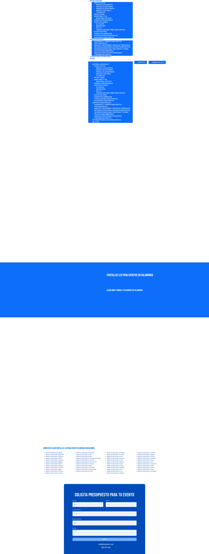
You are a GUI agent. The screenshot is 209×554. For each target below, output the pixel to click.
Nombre (74, 500)
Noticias (92, 59)
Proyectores (99, 14)
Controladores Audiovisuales (106, 35)
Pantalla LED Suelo (103, 10)
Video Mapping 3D (100, 43)
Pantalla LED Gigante (104, 5)
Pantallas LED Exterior (105, 8)
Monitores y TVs (100, 16)
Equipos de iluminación (103, 33)
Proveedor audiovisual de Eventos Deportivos (112, 47)
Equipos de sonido (101, 22)
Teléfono (108, 500)
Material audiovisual (100, 64)
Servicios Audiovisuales (97, 39)
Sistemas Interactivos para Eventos (100, 57)
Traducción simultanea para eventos (110, 30)
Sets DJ (99, 28)
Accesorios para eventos (104, 37)
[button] (110, 62)
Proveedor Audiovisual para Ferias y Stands (111, 49)
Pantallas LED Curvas (104, 7)
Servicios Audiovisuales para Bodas (108, 53)
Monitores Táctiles (104, 18)
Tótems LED (100, 12)
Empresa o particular (77, 519)
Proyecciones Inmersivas (104, 51)
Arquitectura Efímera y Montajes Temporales (112, 45)
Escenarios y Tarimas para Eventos (108, 41)
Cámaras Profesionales (103, 20)
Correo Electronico (76, 509)
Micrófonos (100, 26)
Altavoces (100, 24)
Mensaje (74, 528)
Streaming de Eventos (102, 118)
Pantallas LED (99, 3)
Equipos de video (100, 31)
